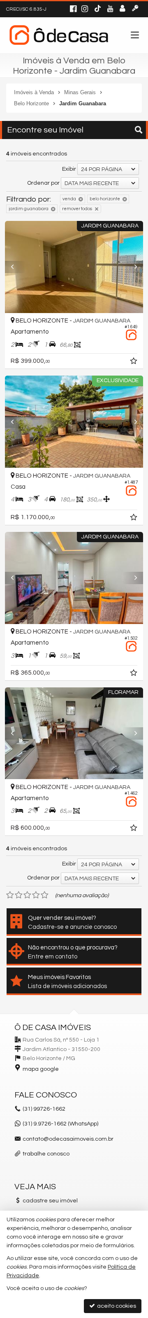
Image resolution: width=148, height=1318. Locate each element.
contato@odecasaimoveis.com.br (68, 1139)
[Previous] (15, 267)
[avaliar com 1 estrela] (10, 895)
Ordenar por (43, 183)
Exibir (69, 169)
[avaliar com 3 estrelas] (27, 895)
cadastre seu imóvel (50, 1201)
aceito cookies (116, 1306)
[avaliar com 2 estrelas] (19, 895)
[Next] (133, 267)
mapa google (41, 1069)
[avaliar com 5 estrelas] (45, 895)
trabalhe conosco (46, 1154)
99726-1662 (44, 1109)
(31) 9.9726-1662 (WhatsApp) (60, 1124)
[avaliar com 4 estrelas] (36, 895)
